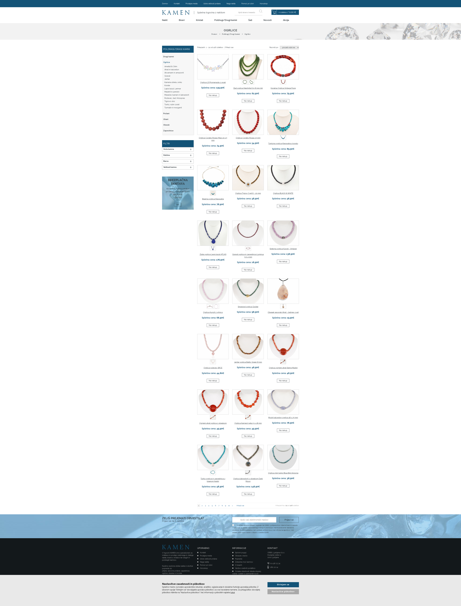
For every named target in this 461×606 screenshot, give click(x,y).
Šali (250, 20)
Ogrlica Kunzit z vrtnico (213, 312)
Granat (167, 76)
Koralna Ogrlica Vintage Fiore (283, 88)
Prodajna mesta (191, 4)
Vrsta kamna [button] (168, 149)
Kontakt (177, 4)
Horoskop (264, 4)
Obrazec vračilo (241, 556)
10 (229, 506)
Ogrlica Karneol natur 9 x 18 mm (248, 423)
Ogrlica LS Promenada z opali (213, 82)
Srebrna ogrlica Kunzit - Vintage (283, 249)
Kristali (199, 20)
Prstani (166, 113)
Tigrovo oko (169, 101)
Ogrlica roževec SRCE (213, 368)
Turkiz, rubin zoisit (171, 104)
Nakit (164, 20)
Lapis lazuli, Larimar (172, 89)
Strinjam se (283, 584)
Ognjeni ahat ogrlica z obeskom (213, 423)
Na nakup (213, 95)
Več (177, 205)
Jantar (167, 79)
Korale (167, 85)
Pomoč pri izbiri (247, 4)
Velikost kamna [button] (169, 167)
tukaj (232, 592)
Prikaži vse (229, 47)
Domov (165, 4)
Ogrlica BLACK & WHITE (283, 193)
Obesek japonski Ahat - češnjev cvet (283, 312)
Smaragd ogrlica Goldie (248, 307)
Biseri (182, 20)
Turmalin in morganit (173, 108)
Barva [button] (165, 161)
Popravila (238, 559)
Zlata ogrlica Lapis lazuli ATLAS (213, 254)
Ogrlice (166, 62)
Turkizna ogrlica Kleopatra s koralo (283, 143)
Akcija (286, 20)
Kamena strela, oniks (173, 82)
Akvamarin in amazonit (174, 73)
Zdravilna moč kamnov (244, 562)
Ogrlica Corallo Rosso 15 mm (248, 138)
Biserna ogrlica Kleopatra (213, 199)
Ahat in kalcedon (171, 70)
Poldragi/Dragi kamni (225, 20)
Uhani (165, 119)
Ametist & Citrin (170, 66)
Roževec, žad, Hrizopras (174, 98)
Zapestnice (168, 131)
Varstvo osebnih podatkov (245, 568)
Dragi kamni (168, 57)
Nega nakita (231, 4)
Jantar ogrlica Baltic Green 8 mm (248, 362)
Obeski (166, 125)
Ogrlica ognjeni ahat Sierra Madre (283, 368)
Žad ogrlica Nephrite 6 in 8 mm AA (248, 88)
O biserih (238, 565)
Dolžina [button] (166, 155)
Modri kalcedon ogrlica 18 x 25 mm (283, 418)
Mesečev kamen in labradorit (176, 95)
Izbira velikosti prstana (212, 4)
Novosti (268, 20)
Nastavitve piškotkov (283, 591)
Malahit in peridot (171, 92)
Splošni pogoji (240, 553)
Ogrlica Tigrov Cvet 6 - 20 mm (248, 193)
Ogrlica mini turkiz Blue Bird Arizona (283, 473)
